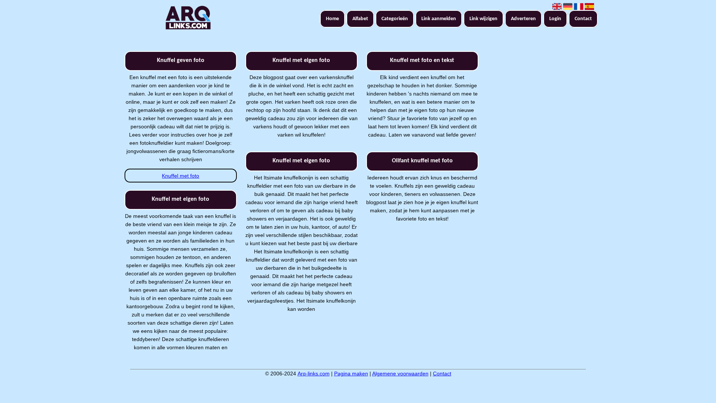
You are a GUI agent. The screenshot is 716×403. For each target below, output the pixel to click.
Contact (583, 19)
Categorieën (394, 19)
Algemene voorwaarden (400, 374)
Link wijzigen (483, 19)
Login (555, 19)
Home (332, 19)
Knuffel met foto (180, 176)
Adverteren (523, 19)
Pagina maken (351, 374)
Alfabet (360, 19)
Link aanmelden (438, 19)
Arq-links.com (314, 374)
